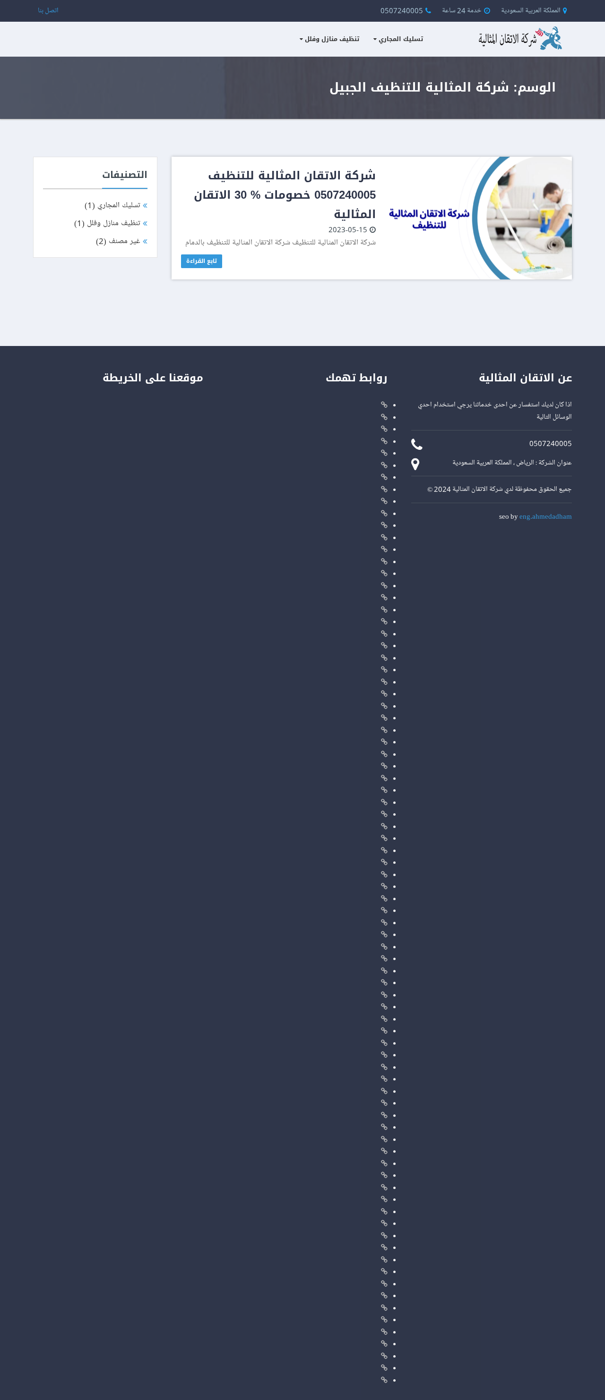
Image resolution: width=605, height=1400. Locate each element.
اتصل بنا (48, 10)
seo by (535, 516)
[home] (517, 37)
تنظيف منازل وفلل (332, 39)
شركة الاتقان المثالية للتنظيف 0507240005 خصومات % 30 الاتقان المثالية (285, 195)
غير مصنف (118, 241)
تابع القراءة (201, 261)
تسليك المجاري (401, 39)
